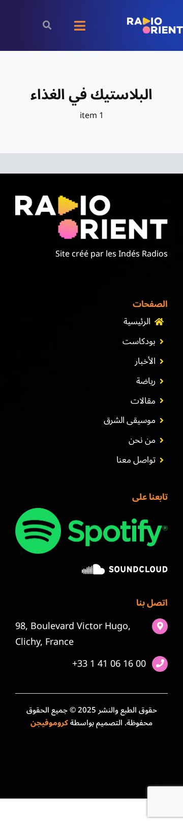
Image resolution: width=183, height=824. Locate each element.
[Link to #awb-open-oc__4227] (47, 25)
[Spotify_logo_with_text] (91, 512)
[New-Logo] (155, 21)
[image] (125, 568)
